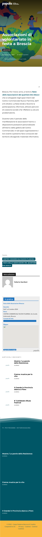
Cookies (28, 526)
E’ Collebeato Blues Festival (22, 402)
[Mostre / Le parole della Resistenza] (7, 365)
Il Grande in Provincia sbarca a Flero (23, 388)
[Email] (27, 79)
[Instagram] (23, 533)
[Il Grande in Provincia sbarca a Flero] (7, 392)
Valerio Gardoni (23, 54)
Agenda (16, 365)
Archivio (7, 50)
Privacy (21, 526)
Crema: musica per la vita (23, 375)
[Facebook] (11, 79)
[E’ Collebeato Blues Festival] (7, 405)
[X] (16, 79)
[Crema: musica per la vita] (7, 378)
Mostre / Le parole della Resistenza (22, 362)
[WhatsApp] (22, 79)
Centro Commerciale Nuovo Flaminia (18, 259)
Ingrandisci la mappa (10, 349)
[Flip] (37, 79)
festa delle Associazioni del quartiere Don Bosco (19, 264)
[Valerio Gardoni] (7, 282)
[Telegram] (32, 79)
